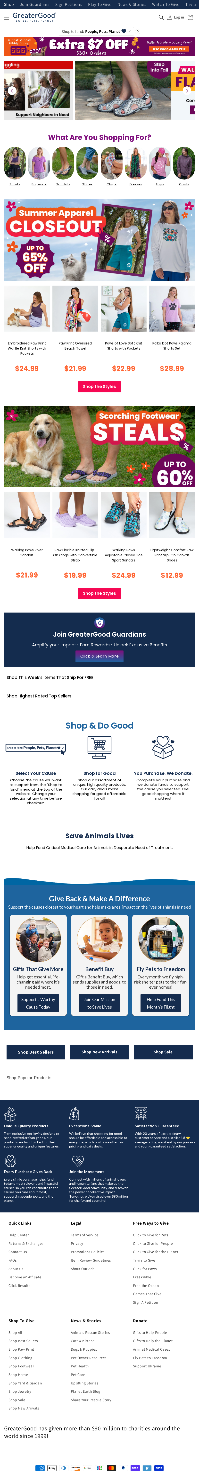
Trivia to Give (144, 1260)
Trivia (190, 4)
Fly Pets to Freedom (150, 1357)
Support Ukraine (147, 1366)
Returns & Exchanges (26, 1243)
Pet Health (80, 1366)
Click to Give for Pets (150, 1234)
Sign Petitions (68, 4)
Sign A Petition (145, 1302)
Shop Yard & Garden (25, 1383)
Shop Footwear (21, 1366)
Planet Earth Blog (85, 1391)
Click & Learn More (99, 656)
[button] (6, 17)
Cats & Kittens (82, 1340)
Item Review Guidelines (91, 1260)
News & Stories (131, 4)
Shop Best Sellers (36, 1052)
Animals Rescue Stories (90, 1332)
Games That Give (147, 1293)
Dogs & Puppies (84, 1349)
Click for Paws (145, 1268)
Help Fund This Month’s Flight (161, 1003)
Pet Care (78, 1374)
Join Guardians (34, 4)
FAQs (12, 1260)
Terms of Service (85, 1234)
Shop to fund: (91, 31)
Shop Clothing (20, 1357)
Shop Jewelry (19, 1391)
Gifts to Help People (150, 1332)
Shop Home (18, 1374)
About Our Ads (83, 1268)
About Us (15, 1268)
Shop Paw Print (21, 1349)
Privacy (77, 1243)
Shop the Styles (99, 386)
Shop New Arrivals (99, 1052)
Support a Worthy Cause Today (38, 1003)
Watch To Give (166, 4)
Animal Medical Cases (151, 1349)
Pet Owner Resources (89, 1357)
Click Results (19, 1285)
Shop (9, 4)
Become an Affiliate (25, 1276)
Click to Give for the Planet (155, 1251)
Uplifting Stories (85, 1383)
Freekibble (142, 1276)
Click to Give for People (153, 1243)
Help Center (18, 1234)
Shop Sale (163, 1052)
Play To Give (100, 4)
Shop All (15, 1332)
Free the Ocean (146, 1285)
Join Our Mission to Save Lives (99, 1003)
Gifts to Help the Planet (153, 1340)
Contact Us (17, 1251)
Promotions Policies (88, 1251)
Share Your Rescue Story (91, 1399)
